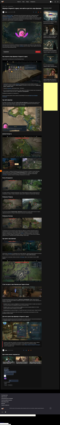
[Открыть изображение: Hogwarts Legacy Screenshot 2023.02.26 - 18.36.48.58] (12, 246)
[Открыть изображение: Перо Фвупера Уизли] (32, 291)
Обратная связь (4, 396)
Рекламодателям (4, 395)
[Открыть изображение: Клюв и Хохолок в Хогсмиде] (22, 271)
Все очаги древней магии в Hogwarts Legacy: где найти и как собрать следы (50, 66)
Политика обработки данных (6, 400)
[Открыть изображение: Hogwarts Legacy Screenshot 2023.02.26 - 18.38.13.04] (32, 246)
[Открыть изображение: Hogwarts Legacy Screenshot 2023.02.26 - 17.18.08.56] (32, 204)
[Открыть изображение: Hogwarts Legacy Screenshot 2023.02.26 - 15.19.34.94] (32, 163)
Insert (9, 424)
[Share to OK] (41, 12)
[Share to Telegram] (36, 12)
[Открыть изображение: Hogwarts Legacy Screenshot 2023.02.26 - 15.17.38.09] (12, 163)
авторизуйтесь (6, 369)
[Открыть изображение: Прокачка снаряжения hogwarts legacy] (22, 331)
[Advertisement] (51, 97)
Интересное (33, 1)
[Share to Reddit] (38, 12)
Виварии (9, 16)
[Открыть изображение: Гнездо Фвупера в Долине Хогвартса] (22, 147)
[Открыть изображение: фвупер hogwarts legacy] (22, 33)
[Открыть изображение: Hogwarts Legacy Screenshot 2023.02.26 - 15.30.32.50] (12, 185)
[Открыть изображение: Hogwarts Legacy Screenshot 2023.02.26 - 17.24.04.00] (12, 223)
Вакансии (3, 403)
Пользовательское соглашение (7, 398)
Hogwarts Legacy (10, 6)
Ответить (2, 422)
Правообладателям (5, 401)
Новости (19, 1)
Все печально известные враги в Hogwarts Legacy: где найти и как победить (50, 52)
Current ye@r (6, 380)
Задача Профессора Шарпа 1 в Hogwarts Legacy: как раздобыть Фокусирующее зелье (8, 363)
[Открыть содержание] (58, 2)
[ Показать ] (38, 51)
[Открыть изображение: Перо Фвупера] (22, 72)
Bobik (6, 12)
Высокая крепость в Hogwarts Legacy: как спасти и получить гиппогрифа (22, 363)
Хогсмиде (22, 257)
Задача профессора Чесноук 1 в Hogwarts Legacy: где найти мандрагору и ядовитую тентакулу (35, 363)
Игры (23, 1)
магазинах (10, 88)
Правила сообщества (5, 405)
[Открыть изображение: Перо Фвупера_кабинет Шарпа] (12, 291)
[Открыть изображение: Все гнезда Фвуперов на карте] (22, 119)
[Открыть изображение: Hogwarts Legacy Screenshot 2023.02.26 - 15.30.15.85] (32, 185)
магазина (10, 253)
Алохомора (4, 174)
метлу (22, 233)
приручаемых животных (7, 17)
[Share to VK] (33, 12)
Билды (27, 1)
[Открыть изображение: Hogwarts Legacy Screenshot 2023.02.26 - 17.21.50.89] (32, 223)
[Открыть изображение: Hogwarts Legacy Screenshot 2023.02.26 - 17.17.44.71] (12, 204)
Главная (3, 6)
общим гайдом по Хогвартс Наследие (32, 344)
